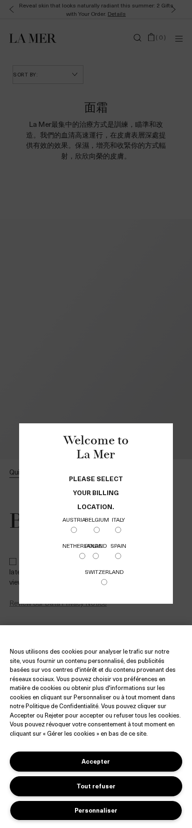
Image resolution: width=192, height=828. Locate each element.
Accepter (96, 761)
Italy (118, 519)
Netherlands (82, 545)
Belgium (97, 519)
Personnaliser (96, 810)
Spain (118, 545)
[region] (96, 726)
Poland (96, 545)
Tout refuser (96, 785)
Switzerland (104, 571)
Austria (74, 519)
